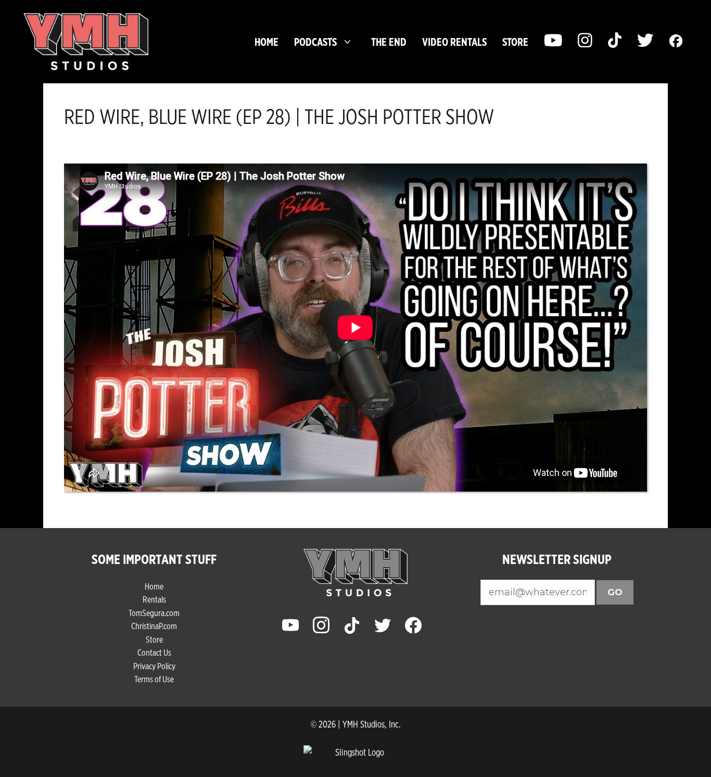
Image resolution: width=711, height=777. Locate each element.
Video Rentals (454, 41)
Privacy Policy (154, 666)
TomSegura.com (154, 613)
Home (266, 41)
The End (389, 41)
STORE (515, 41)
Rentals (154, 599)
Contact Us (154, 652)
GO (615, 592)
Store (154, 639)
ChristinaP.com (154, 626)
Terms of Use (154, 679)
